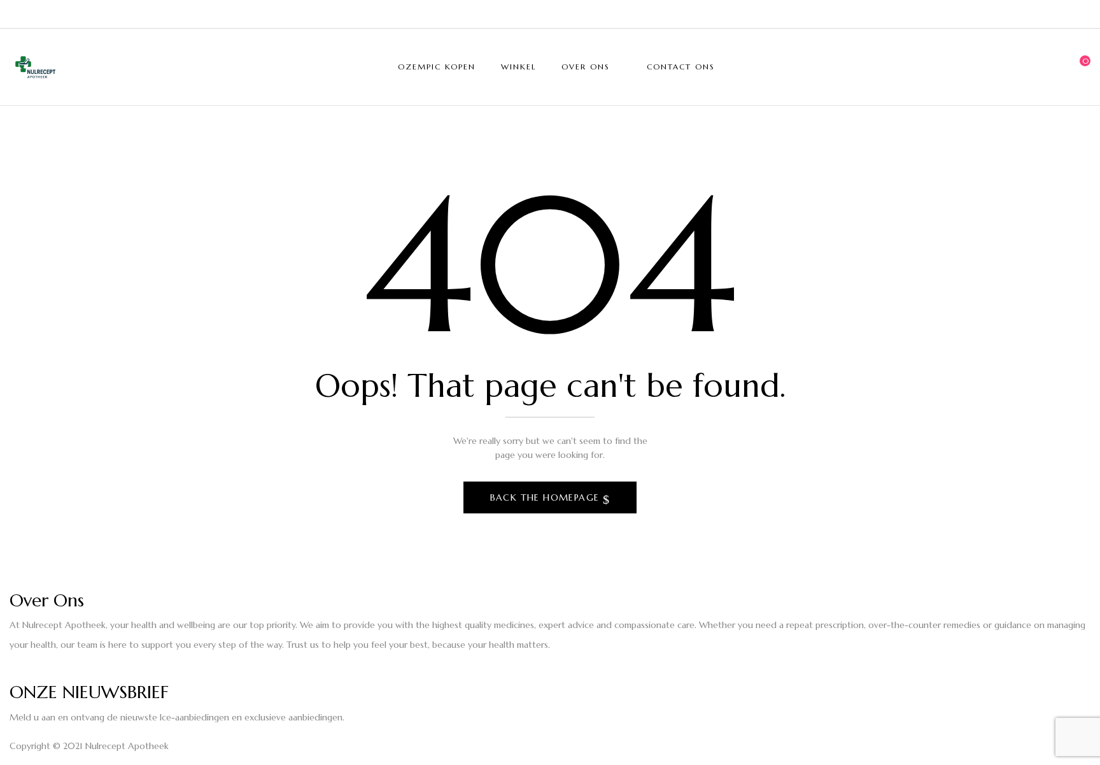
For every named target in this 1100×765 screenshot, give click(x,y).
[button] (1080, 67)
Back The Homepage (546, 497)
